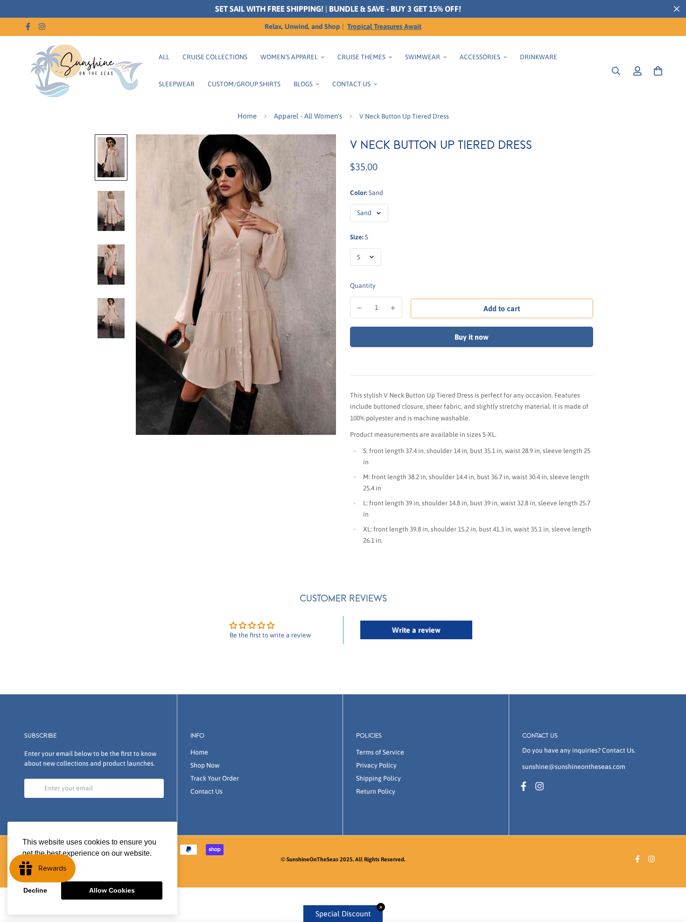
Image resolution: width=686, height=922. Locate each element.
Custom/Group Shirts (244, 84)
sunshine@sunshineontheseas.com (573, 766)
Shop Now (204, 765)
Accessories (480, 57)
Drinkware (538, 57)
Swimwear (422, 57)
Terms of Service (380, 752)
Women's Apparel (289, 57)
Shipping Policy (378, 778)
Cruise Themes (361, 57)
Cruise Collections (214, 57)
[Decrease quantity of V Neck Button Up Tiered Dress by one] (359, 308)
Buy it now (472, 337)
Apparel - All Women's (308, 116)
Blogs (303, 84)
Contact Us (351, 84)
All (164, 57)
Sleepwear (177, 84)
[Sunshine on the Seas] (85, 70)
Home (247, 116)
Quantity (363, 285)
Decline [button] (35, 890)
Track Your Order (214, 778)
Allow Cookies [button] (112, 890)
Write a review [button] (416, 630)
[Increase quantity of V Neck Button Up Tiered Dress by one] (393, 308)
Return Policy (375, 791)
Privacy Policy (376, 765)
